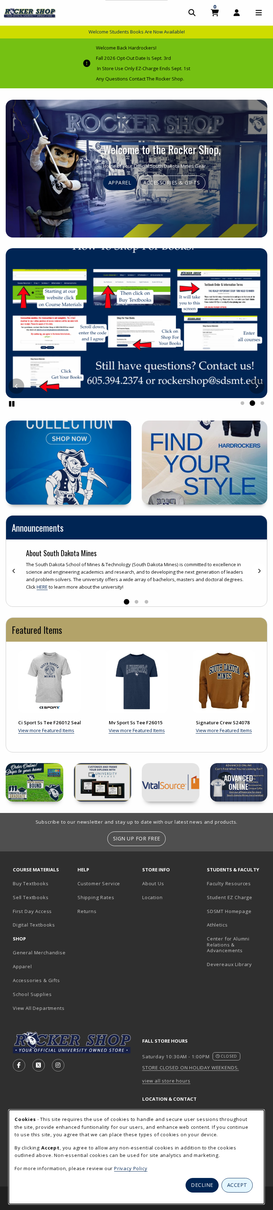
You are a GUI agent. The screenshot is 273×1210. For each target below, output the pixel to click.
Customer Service (98, 883)
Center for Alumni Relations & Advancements (228, 944)
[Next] (256, 386)
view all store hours (166, 1081)
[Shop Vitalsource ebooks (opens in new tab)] (170, 782)
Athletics (217, 925)
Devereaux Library (229, 964)
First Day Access (32, 911)
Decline (202, 1185)
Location (152, 897)
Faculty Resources (229, 883)
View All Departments (39, 1008)
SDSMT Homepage (229, 911)
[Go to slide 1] (242, 403)
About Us (153, 883)
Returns (87, 911)
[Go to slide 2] (252, 403)
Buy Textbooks (31, 883)
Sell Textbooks (31, 897)
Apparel (120, 182)
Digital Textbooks (34, 925)
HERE (42, 587)
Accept (237, 1185)
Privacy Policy (131, 1168)
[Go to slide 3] (262, 403)
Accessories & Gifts (171, 182)
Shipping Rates (95, 897)
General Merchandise (39, 952)
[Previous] (16, 386)
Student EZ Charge (229, 897)
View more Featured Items (46, 730)
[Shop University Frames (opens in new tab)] (103, 782)
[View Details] (49, 681)
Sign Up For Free (136, 838)
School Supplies (32, 994)
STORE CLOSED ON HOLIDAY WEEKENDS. (190, 1067)
